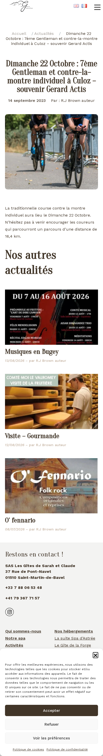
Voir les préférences (51, 738)
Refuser (51, 724)
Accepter (51, 710)
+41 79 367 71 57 (22, 598)
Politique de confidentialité (67, 749)
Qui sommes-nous (23, 631)
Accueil (19, 33)
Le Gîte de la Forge (72, 645)
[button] (95, 654)
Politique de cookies (28, 749)
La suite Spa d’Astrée (74, 638)
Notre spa (15, 638)
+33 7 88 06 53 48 (23, 587)
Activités (14, 645)
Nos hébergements (73, 631)
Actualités (44, 33)
